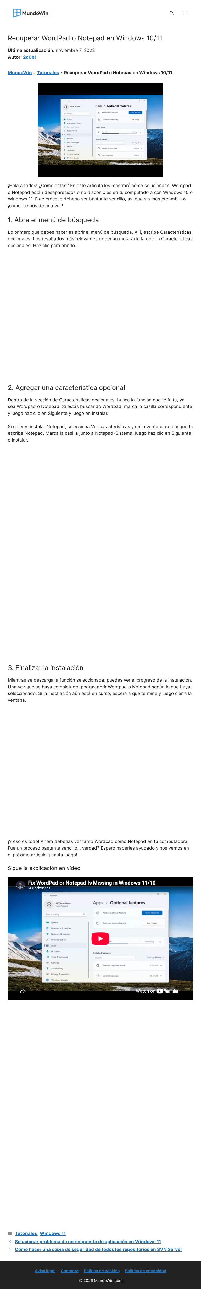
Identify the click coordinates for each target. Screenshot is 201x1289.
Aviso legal (45, 1270)
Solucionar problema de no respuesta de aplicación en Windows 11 (88, 1241)
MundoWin (20, 72)
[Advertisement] (100, 292)
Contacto (70, 1270)
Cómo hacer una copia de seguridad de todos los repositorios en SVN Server (98, 1249)
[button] (171, 13)
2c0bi (29, 57)
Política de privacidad (145, 1270)
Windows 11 (53, 1233)
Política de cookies (102, 1270)
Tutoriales (48, 72)
